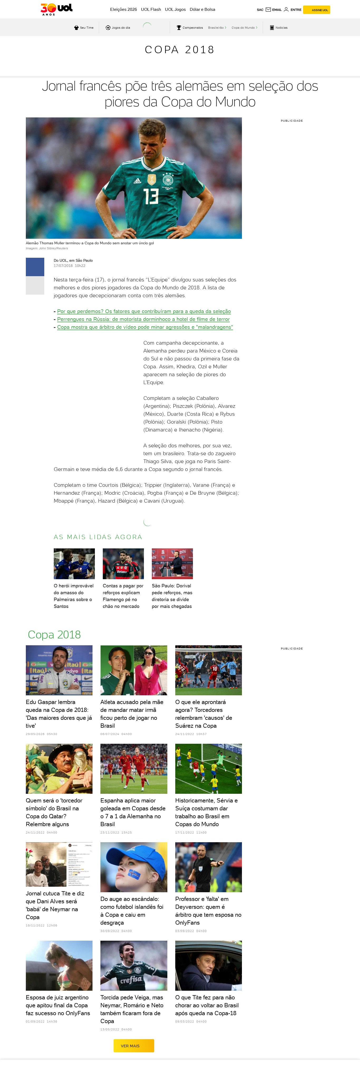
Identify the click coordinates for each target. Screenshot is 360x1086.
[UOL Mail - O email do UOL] (273, 9)
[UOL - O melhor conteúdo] (56, 9)
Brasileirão (216, 27)
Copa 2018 (180, 49)
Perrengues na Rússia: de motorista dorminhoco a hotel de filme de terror (143, 319)
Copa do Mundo (243, 27)
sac (260, 10)
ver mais (130, 1046)
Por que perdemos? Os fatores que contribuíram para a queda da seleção (144, 311)
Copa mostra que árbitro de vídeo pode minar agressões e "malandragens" (145, 327)
